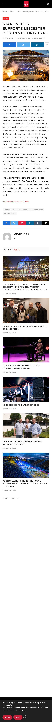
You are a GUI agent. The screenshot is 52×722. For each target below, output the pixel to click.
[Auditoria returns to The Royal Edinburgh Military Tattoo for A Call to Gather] (26, 465)
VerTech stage (9, 213)
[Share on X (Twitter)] (23, 44)
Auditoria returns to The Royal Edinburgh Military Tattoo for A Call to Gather (25, 484)
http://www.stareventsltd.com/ (16, 202)
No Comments (23, 38)
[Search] (48, 4)
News (6, 18)
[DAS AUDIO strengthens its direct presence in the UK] (26, 425)
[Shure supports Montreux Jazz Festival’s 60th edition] (26, 349)
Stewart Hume (21, 234)
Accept (7, 717)
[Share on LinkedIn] (37, 44)
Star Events (23, 209)
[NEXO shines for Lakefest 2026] (26, 389)
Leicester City (9, 209)
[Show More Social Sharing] (47, 44)
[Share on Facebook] (9, 44)
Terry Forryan (37, 209)
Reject (18, 717)
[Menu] (4, 4)
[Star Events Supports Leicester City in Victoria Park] (26, 65)
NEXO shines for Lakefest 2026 (21, 405)
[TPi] (26, 4)
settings (23, 711)
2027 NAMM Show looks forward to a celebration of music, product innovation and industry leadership (25, 287)
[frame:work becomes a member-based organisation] (26, 310)
